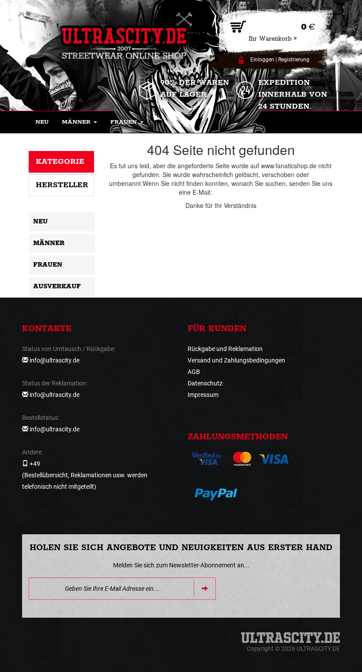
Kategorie (60, 161)
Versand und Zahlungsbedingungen (236, 360)
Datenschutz (205, 383)
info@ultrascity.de (238, 192)
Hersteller (62, 185)
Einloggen (262, 60)
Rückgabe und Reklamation (225, 348)
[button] (79, 122)
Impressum (203, 394)
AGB (194, 371)
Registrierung (293, 60)
